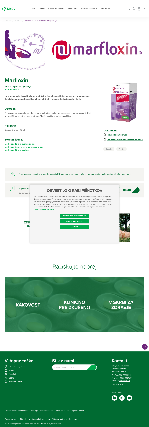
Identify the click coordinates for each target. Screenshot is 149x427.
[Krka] (8, 9)
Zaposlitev (105, 9)
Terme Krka (59, 410)
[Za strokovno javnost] (134, 8)
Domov (7, 21)
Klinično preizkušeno (74, 305)
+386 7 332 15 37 (125, 378)
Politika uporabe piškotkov (44, 209)
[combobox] (74, 367)
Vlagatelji (72, 9)
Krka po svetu (117, 384)
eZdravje (34, 410)
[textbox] (74, 367)
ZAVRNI (74, 227)
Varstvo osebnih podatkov (39, 419)
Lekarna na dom (46, 410)
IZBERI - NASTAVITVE (75, 221)
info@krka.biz (124, 381)
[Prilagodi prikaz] (144, 8)
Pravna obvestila (11, 419)
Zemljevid (73, 419)
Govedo (109, 149)
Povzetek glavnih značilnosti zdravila (125, 139)
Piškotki (23, 419)
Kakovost (28, 305)
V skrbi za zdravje (56, 9)
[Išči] (128, 9)
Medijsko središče (89, 9)
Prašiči (121, 149)
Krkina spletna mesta (75, 410)
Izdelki (42, 9)
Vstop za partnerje (59, 419)
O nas (32, 9)
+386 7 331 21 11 (124, 375)
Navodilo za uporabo (117, 135)
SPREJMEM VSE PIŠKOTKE (74, 216)
